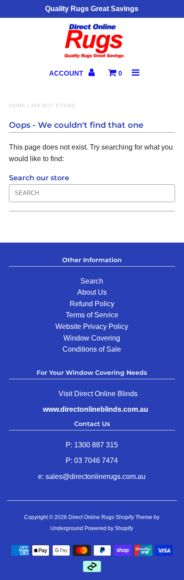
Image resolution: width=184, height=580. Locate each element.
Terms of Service (92, 315)
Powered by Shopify (108, 528)
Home (17, 105)
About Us (92, 292)
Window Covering (91, 338)
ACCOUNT (67, 73)
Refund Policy (92, 304)
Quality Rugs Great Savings (91, 8)
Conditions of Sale (92, 349)
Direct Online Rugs (91, 517)
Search (91, 281)
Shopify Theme (134, 517)
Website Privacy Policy (91, 326)
